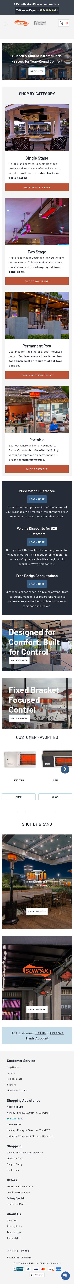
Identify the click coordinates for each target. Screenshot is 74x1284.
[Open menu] (6, 24)
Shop (19, 796)
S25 (55, 780)
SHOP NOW (37, 71)
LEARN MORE (37, 499)
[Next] (65, 769)
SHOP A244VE (19, 718)
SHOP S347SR (19, 660)
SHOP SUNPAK (37, 1009)
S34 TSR (19, 780)
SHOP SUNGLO (37, 911)
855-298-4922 (48, 10)
